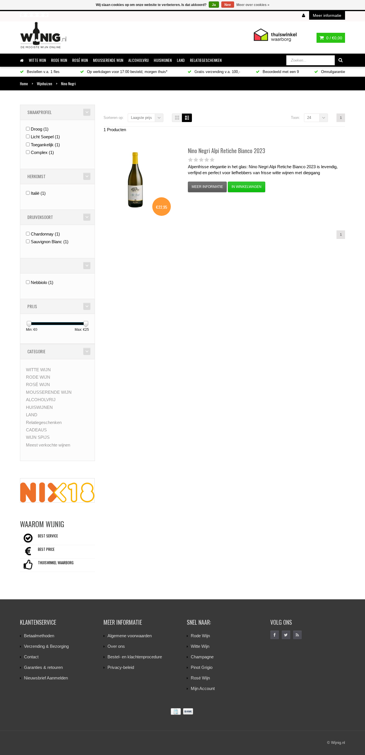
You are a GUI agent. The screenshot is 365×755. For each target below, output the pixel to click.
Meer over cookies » (252, 5)
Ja (214, 5)
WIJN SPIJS (38, 437)
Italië (38, 193)
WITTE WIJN (37, 60)
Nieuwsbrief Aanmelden (46, 677)
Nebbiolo (42, 282)
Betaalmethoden (39, 635)
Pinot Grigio (201, 667)
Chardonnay (45, 234)
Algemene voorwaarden (130, 635)
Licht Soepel (45, 136)
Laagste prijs (141, 117)
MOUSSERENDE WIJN (108, 60)
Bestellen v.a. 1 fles (43, 72)
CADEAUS (36, 429)
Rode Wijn (200, 635)
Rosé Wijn (200, 677)
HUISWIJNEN (163, 60)
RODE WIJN (59, 60)
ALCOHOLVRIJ (138, 60)
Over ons (116, 646)
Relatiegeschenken (206, 60)
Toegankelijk (45, 144)
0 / (333, 38)
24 (309, 117)
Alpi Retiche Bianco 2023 (226, 150)
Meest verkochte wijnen (48, 445)
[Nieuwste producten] (297, 635)
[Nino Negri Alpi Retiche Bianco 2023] (135, 180)
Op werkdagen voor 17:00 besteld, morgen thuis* (126, 72)
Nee (227, 5)
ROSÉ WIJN (80, 60)
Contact (31, 656)
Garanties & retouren (43, 667)
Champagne (202, 656)
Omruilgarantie (332, 72)
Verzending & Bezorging (46, 646)
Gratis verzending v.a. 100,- (216, 72)
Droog (39, 129)
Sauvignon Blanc (49, 241)
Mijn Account (203, 688)
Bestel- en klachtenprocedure (135, 656)
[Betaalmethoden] (182, 711)
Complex (42, 152)
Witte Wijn (200, 646)
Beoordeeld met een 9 (280, 72)
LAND (181, 60)
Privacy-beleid (121, 667)
